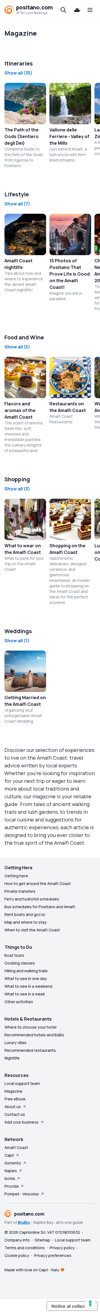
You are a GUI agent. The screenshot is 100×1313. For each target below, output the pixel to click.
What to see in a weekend (28, 986)
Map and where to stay (25, 922)
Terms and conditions (24, 1247)
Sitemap (42, 1240)
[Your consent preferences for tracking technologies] (90, 1303)
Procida (11, 1186)
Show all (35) (18, 73)
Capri (9, 1155)
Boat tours (14, 955)
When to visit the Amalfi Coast (32, 929)
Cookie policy (16, 1255)
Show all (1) (16, 641)
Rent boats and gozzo (24, 914)
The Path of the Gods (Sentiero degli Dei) (21, 136)
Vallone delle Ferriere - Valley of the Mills (69, 136)
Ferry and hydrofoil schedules (31, 899)
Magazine (13, 1091)
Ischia (9, 1178)
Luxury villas (15, 1042)
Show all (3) (17, 489)
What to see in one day (25, 978)
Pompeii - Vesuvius (21, 1193)
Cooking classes (19, 963)
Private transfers (20, 891)
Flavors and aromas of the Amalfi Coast (20, 410)
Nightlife (12, 1058)
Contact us (14, 1114)
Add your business (21, 1122)
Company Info (17, 1240)
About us (12, 1106)
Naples (10, 1170)
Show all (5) (17, 347)
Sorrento (12, 1163)
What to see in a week (24, 994)
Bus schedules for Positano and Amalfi (39, 906)
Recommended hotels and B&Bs (34, 1034)
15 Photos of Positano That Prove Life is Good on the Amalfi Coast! (69, 274)
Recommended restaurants (30, 1050)
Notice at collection (72, 1306)
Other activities (18, 1001)
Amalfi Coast (16, 1147)
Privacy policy (62, 1247)
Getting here (16, 875)
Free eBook (15, 1098)
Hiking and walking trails (26, 970)
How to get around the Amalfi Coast (37, 883)
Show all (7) (17, 204)
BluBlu (24, 1222)
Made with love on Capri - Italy (31, 1269)
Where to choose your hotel (30, 1027)
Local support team (22, 1083)
